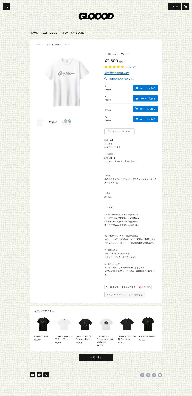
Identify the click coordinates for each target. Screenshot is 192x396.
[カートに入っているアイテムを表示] (185, 6)
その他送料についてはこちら (121, 78)
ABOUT (54, 32)
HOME (34, 32)
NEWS (44, 32)
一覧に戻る (96, 357)
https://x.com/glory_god (148, 375)
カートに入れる (147, 88)
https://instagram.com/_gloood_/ (154, 375)
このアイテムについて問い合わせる (126, 294)
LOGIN (174, 6)
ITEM (65, 32)
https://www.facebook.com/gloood (142, 375)
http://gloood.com (160, 375)
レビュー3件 (131, 67)
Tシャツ (47, 44)
